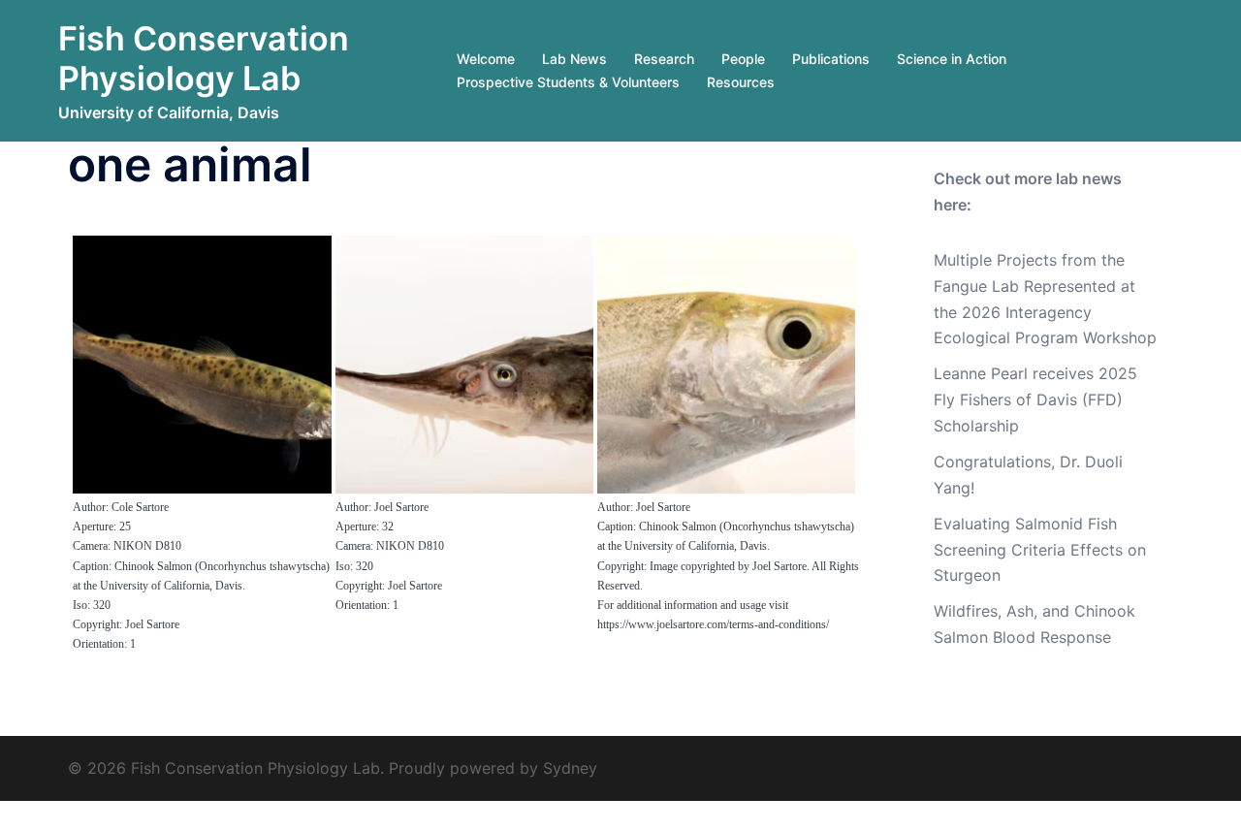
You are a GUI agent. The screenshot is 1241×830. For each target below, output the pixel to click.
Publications (831, 58)
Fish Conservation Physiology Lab (203, 58)
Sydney (570, 768)
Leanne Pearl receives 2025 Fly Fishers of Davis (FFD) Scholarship (1035, 399)
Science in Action (951, 58)
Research (664, 58)
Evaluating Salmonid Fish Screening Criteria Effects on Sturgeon (1040, 550)
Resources (741, 82)
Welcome (486, 58)
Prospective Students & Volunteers (568, 82)
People (743, 58)
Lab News (574, 58)
